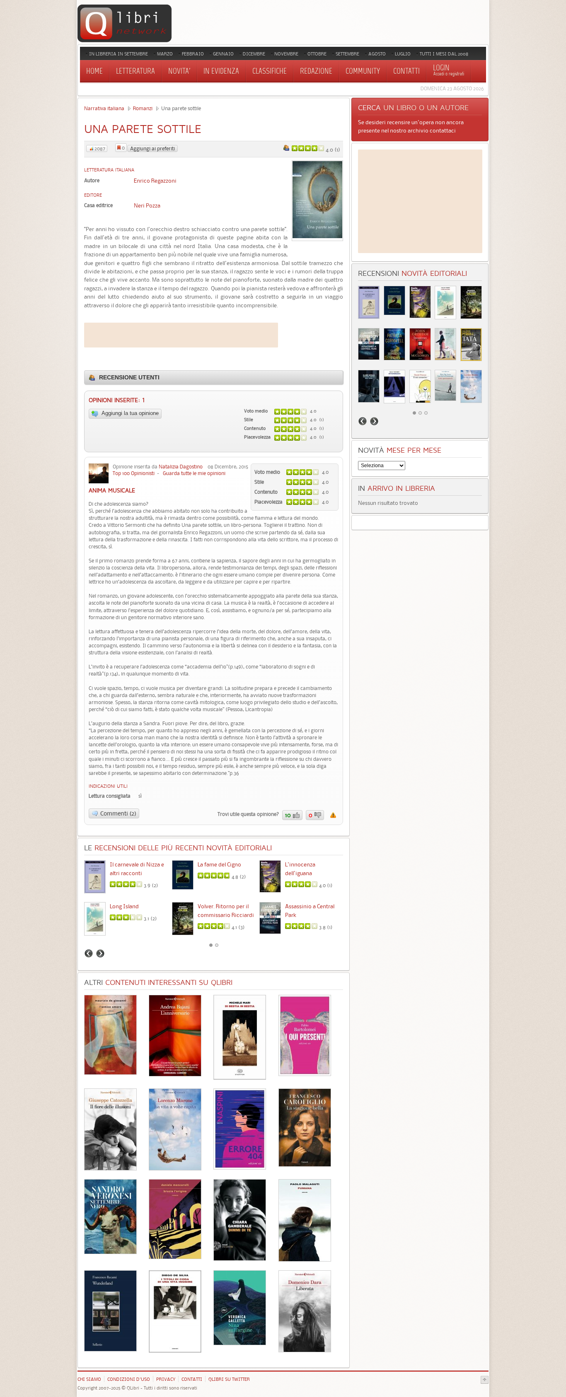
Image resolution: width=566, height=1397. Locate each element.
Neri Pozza (147, 205)
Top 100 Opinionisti (134, 473)
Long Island (124, 906)
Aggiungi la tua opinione (129, 413)
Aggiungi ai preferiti (152, 148)
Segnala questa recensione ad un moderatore (333, 815)
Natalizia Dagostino (181, 466)
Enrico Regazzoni (155, 180)
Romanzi (142, 108)
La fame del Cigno (219, 864)
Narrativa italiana (104, 108)
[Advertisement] (181, 335)
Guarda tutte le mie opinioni (194, 473)
